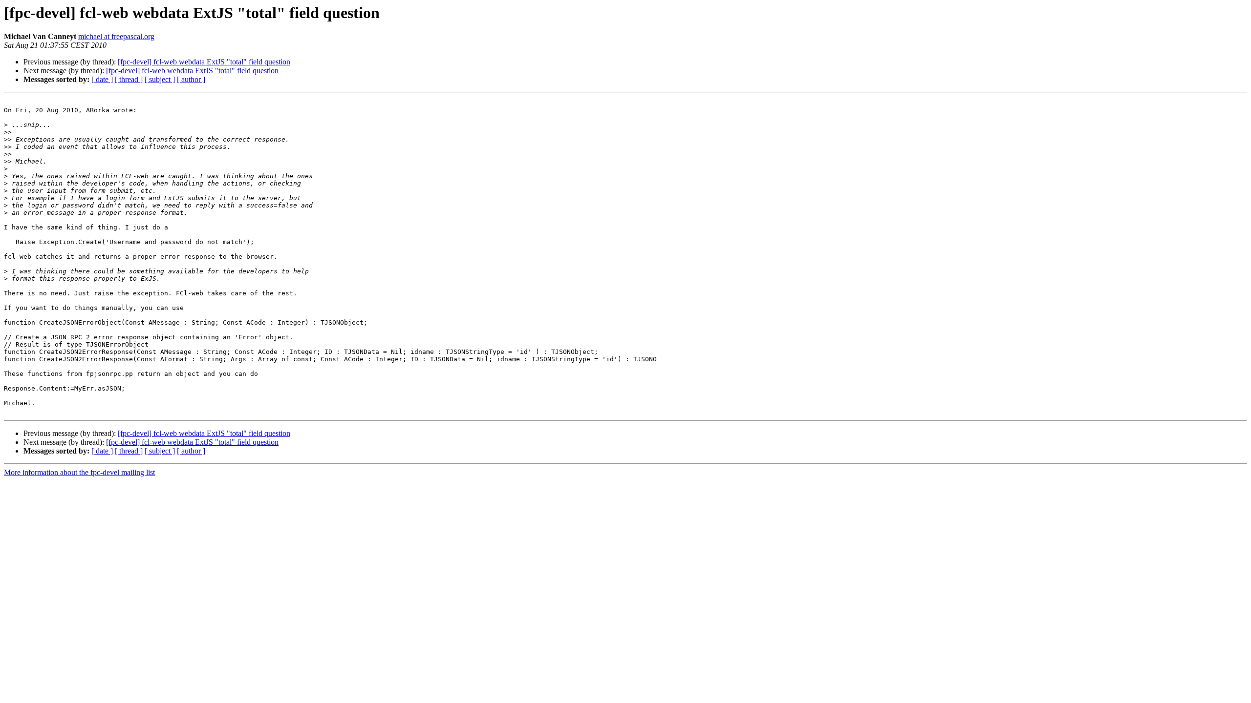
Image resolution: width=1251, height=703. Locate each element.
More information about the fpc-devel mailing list (79, 472)
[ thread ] (129, 79)
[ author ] (191, 79)
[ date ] (102, 79)
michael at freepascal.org (116, 36)
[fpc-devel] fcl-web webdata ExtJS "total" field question (204, 62)
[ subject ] (160, 79)
